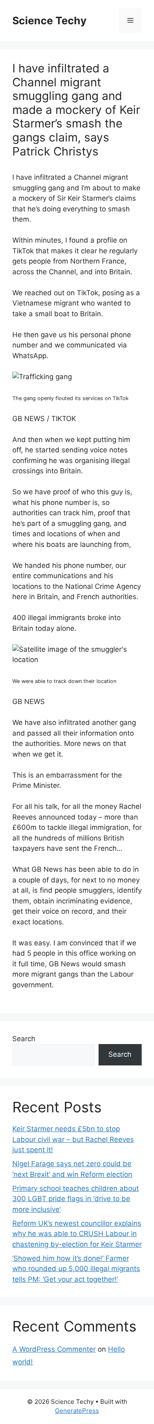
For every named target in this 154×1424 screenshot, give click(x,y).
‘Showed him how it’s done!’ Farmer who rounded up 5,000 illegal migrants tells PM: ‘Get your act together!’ (76, 1268)
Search (23, 1039)
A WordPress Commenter (54, 1349)
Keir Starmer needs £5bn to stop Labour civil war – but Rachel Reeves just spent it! (73, 1139)
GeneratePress (77, 1411)
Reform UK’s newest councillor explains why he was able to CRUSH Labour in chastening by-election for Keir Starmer (77, 1233)
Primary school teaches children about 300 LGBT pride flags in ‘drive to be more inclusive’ (75, 1198)
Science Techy (49, 20)
